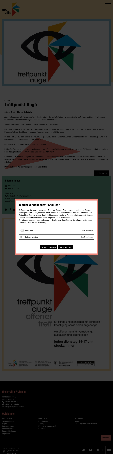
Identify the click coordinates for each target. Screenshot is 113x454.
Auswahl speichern (49, 247)
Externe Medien (31, 237)
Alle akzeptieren (65, 247)
